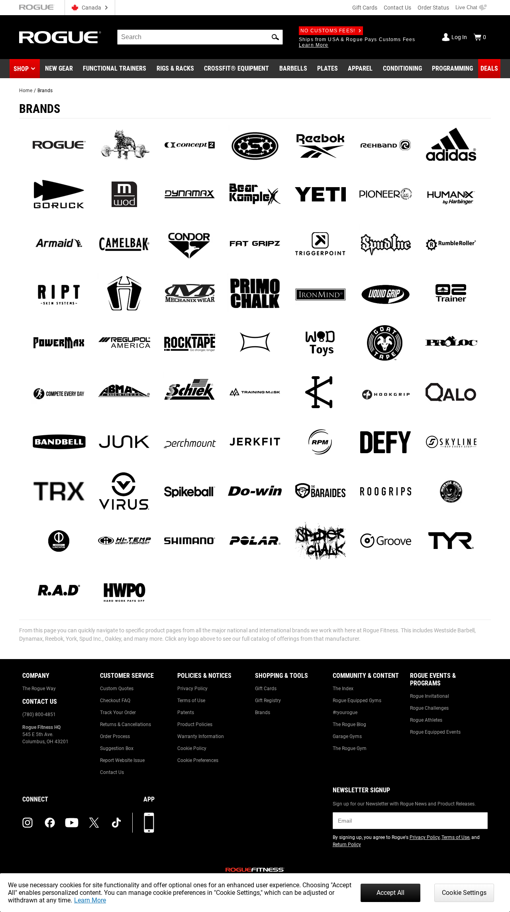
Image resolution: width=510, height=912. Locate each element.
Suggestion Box (116, 748)
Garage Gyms (347, 736)
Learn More (90, 900)
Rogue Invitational (429, 696)
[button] (275, 37)
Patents (185, 712)
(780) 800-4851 (39, 714)
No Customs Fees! (327, 31)
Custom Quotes (116, 688)
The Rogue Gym (350, 748)
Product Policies (194, 724)
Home (25, 90)
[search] (200, 37)
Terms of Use (191, 700)
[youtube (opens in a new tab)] (72, 823)
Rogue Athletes (426, 720)
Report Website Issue (122, 760)
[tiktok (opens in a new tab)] (116, 823)
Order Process (115, 736)
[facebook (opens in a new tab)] (50, 823)
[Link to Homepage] (60, 37)
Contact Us (397, 7)
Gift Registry (268, 700)
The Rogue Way (39, 688)
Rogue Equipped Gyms (357, 700)
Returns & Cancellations (125, 724)
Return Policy (347, 844)
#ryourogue (345, 712)
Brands (262, 712)
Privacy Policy (192, 688)
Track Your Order (118, 712)
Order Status (433, 7)
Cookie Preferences (197, 760)
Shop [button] (21, 69)
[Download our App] (149, 823)
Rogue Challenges (429, 708)
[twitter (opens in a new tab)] (94, 823)
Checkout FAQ (115, 700)
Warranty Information (200, 736)
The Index (343, 688)
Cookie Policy (191, 748)
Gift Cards (364, 7)
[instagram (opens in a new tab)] (27, 823)
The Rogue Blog (349, 724)
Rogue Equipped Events (435, 732)
